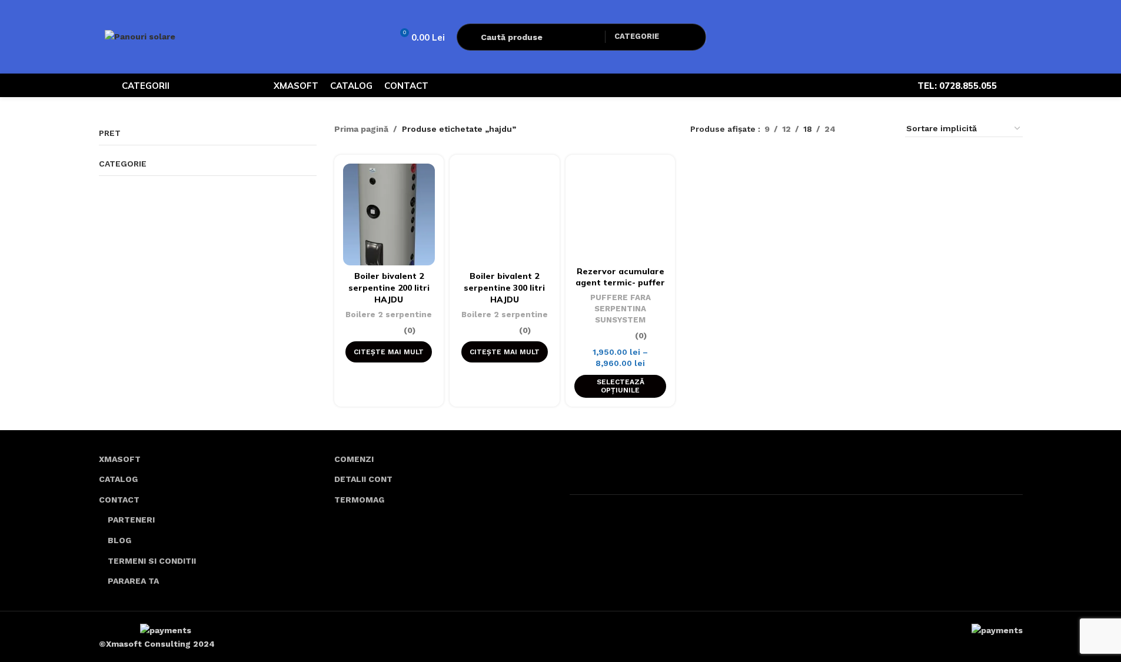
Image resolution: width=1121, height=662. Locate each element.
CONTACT (119, 499)
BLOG (119, 540)
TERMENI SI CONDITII (152, 560)
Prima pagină (361, 129)
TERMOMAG (359, 499)
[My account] (722, 37)
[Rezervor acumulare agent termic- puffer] (620, 212)
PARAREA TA (133, 581)
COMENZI (354, 459)
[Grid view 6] (881, 128)
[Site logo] (140, 36)
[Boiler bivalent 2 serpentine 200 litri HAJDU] (389, 214)
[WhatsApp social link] (1016, 86)
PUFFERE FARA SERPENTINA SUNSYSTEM (620, 308)
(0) (409, 330)
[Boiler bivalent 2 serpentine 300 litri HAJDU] (504, 214)
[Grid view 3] (863, 128)
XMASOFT (120, 459)
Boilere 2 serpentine (388, 314)
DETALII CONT (363, 479)
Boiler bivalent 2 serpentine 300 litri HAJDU (504, 287)
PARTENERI (131, 519)
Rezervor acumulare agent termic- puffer (620, 277)
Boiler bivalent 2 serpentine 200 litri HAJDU (389, 287)
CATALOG (118, 479)
